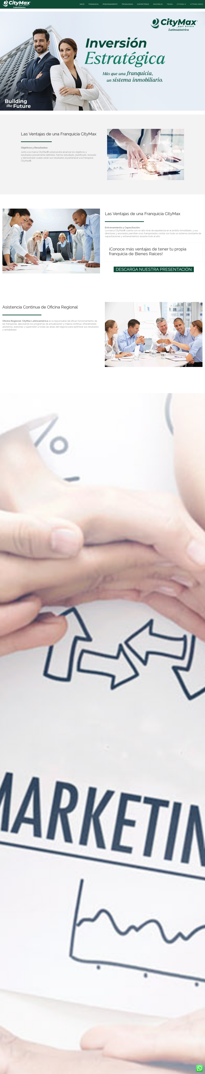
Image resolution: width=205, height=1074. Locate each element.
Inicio (82, 4)
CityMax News (196, 4)
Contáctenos (143, 4)
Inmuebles (158, 4)
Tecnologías (127, 4)
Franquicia (93, 4)
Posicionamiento (110, 4)
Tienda (170, 4)
